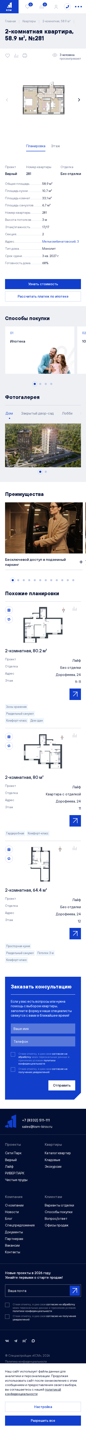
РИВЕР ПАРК (14, 1173)
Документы (14, 1232)
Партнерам (14, 1239)
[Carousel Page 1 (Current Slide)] (35, 384)
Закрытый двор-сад (37, 413)
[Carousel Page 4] (51, 384)
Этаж (55, 146)
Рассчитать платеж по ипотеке (43, 296)
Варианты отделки (59, 1205)
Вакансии (12, 1245)
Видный (11, 1160)
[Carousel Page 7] (46, 580)
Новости (12, 1212)
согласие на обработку (60, 1304)
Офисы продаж (56, 1225)
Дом (9, 413)
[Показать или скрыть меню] (78, 6)
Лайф (9, 1166)
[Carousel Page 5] (35, 580)
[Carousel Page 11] (68, 580)
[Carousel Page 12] (73, 580)
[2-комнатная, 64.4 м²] (43, 864)
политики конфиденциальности (36, 1062)
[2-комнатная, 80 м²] (43, 751)
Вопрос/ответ (56, 1218)
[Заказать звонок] (67, 6)
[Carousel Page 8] (51, 580)
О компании (14, 1205)
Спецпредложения (20, 1225)
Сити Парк (13, 1153)
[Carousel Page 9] (57, 580)
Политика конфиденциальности (26, 1361)
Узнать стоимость (43, 284)
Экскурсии (53, 1166)
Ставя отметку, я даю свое (42, 1070)
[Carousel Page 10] (62, 580)
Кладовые (52, 1160)
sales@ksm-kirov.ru (37, 1127)
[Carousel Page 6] (40, 580)
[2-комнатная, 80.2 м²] (43, 624)
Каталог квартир (58, 1153)
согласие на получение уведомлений (42, 1070)
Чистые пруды (16, 1180)
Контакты (12, 1252)
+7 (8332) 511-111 (36, 1120)
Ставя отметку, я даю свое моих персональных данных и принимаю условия (43, 1058)
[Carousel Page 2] (40, 384)
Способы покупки (58, 1212)
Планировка (35, 146)
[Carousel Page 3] (46, 384)
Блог (8, 1218)
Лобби (67, 413)
